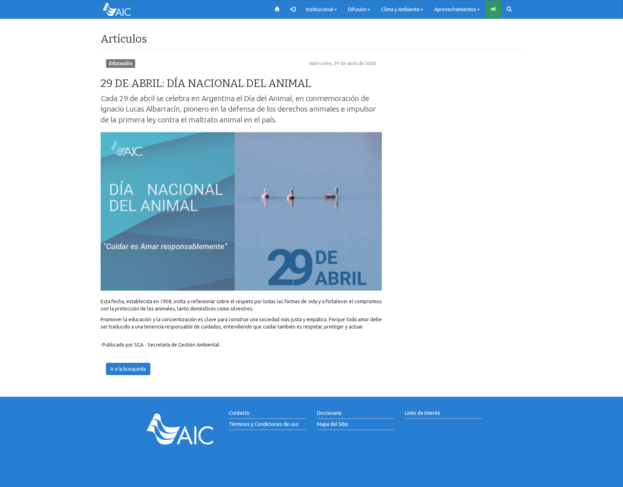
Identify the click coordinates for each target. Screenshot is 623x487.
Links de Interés (422, 413)
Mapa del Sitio (332, 424)
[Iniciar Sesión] (293, 9)
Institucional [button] (319, 9)
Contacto (239, 413)
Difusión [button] (357, 9)
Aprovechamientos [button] (455, 9)
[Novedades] (493, 9)
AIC (128, 9)
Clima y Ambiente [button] (400, 9)
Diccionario (329, 413)
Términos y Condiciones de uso (264, 424)
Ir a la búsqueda (128, 369)
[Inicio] (277, 9)
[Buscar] (509, 9)
